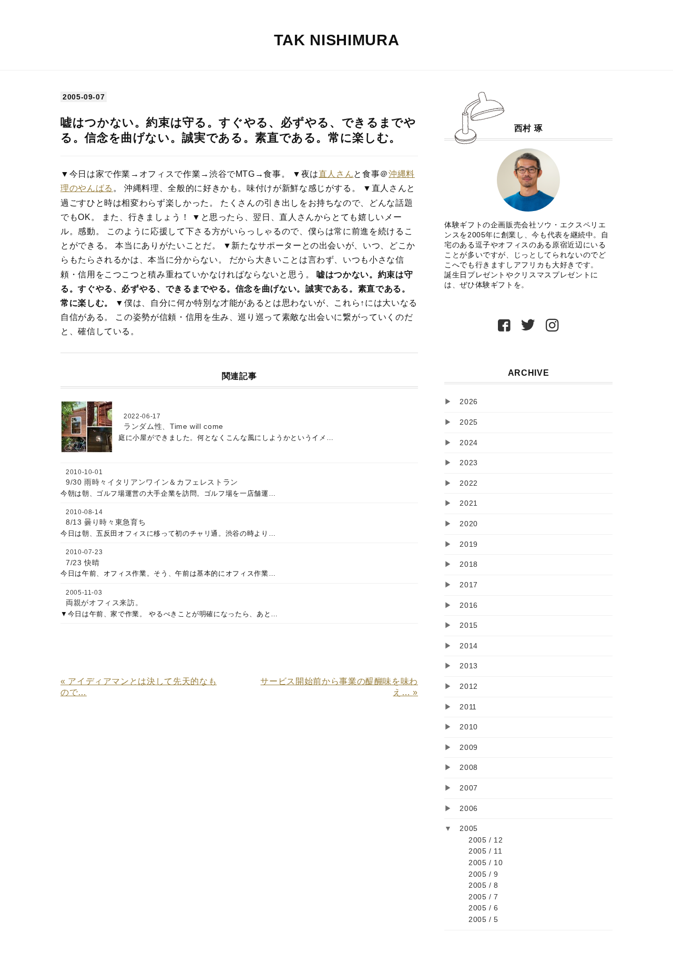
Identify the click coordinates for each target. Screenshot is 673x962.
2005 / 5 (483, 919)
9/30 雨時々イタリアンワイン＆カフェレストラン (152, 482)
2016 (469, 605)
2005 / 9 (483, 874)
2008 (469, 767)
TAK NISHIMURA (336, 40)
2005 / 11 (485, 851)
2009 (469, 747)
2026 (469, 401)
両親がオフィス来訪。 (104, 602)
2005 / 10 (485, 862)
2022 (469, 483)
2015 (469, 625)
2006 (469, 808)
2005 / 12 (485, 840)
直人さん (336, 173)
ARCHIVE (528, 372)
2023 (469, 462)
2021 (469, 503)
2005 (469, 828)
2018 (469, 564)
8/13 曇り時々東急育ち (106, 522)
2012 (469, 686)
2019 (469, 544)
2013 (469, 666)
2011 (468, 707)
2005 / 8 (483, 885)
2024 (469, 442)
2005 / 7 (483, 897)
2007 (469, 788)
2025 (469, 422)
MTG (245, 173)
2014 (469, 646)
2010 (469, 727)
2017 (469, 584)
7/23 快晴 (82, 562)
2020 (469, 523)
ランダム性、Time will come (173, 426)
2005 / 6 (483, 908)
